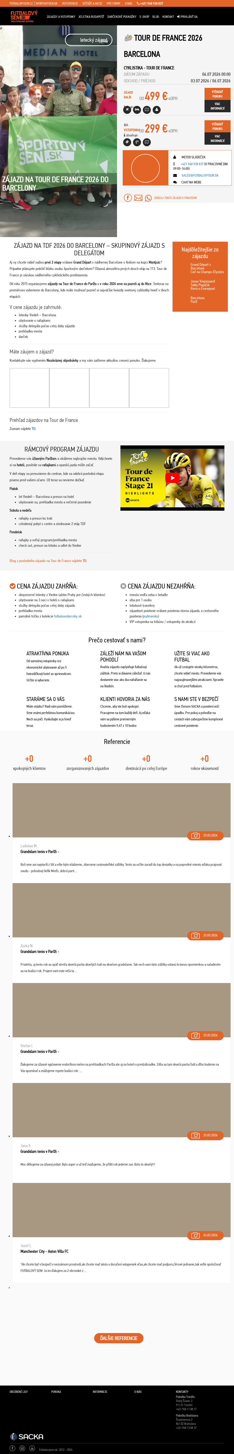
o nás (128, 3)
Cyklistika (133, 68)
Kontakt (168, 17)
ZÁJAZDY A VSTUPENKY (61, 17)
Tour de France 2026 (168, 37)
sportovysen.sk (47, 3)
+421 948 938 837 (151, 3)
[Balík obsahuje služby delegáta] (157, 110)
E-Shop (144, 17)
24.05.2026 (210, 1235)
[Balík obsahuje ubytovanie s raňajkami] (137, 110)
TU (33, 428)
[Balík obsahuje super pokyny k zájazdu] (147, 110)
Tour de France (160, 68)
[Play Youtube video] (172, 478)
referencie (70, 3)
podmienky (150, 616)
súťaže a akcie (92, 3)
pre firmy (113, 3)
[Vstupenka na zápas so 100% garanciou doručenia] (127, 142)
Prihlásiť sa (188, 17)
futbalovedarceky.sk (68, 616)
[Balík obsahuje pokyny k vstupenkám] (147, 142)
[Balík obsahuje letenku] (127, 110)
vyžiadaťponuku (217, 94)
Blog (155, 17)
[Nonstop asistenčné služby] (137, 142)
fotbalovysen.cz (21, 3)
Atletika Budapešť (91, 17)
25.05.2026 (210, 835)
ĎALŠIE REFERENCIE (118, 1338)
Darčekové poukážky (121, 17)
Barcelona (142, 54)
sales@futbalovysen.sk (199, 175)
